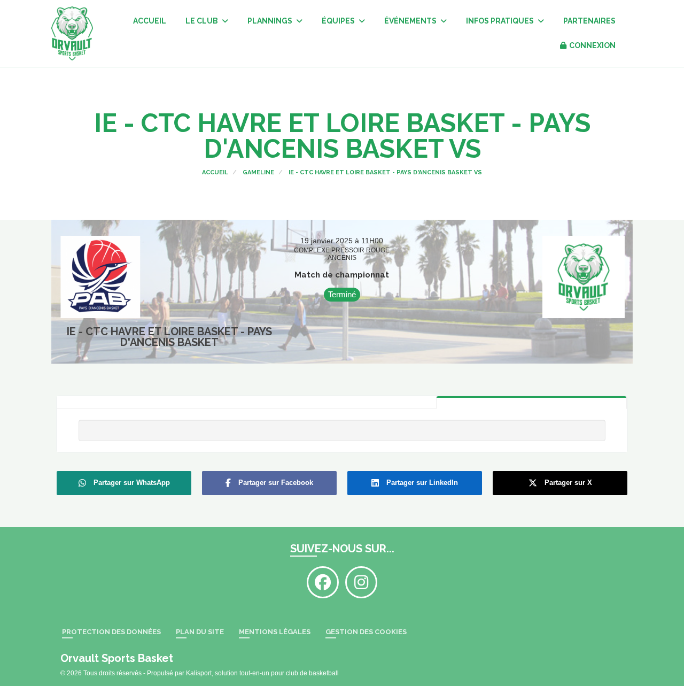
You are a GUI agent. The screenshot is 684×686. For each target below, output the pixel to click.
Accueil (149, 21)
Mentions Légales (274, 632)
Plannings (270, 21)
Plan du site (200, 632)
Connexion (592, 45)
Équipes (339, 21)
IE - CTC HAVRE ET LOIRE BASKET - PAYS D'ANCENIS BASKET (169, 337)
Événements (411, 21)
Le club (202, 21)
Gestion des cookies (366, 632)
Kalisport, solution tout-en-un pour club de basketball (262, 673)
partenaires (589, 21)
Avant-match (342, 402)
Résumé (531, 402)
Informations (152, 402)
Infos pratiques (500, 21)
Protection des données (111, 632)
